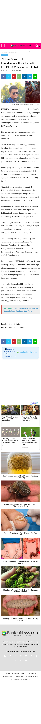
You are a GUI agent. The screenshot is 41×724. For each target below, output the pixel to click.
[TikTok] (31, 656)
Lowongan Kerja (8, 676)
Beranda (3, 51)
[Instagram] (15, 656)
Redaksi (7, 673)
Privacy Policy (19, 676)
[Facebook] (3, 76)
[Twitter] (8, 76)
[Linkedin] (24, 76)
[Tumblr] (36, 656)
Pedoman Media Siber (18, 673)
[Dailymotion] (5, 656)
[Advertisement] (20, 21)
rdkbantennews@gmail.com (25, 651)
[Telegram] (29, 76)
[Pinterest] (14, 76)
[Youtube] (25, 661)
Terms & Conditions (32, 676)
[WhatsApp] (19, 76)
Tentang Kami (32, 673)
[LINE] (35, 76)
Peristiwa (10, 51)
